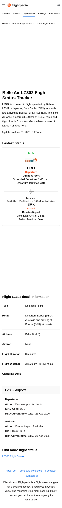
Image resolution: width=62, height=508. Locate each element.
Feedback (50, 470)
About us (11, 470)
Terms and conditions (30, 470)
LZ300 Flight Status (13, 456)
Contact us (32, 475)
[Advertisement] (31, 59)
